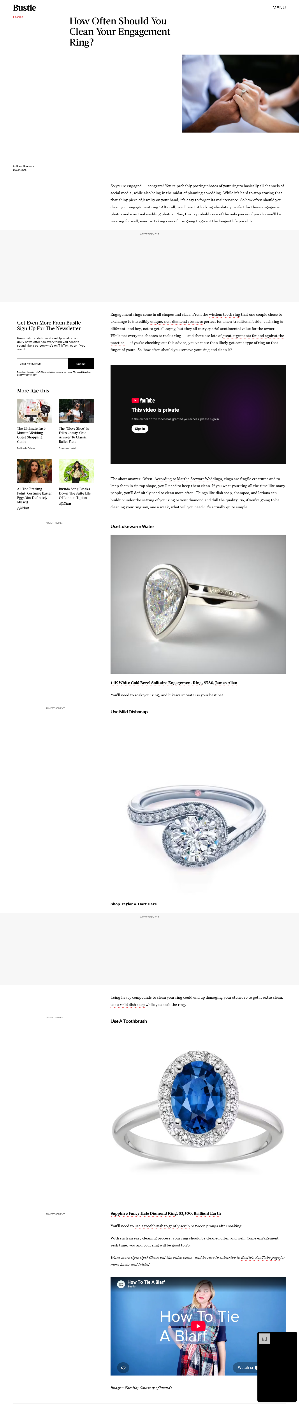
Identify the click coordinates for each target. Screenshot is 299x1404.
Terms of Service (81, 372)
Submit (81, 364)
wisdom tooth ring (224, 314)
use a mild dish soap (128, 1004)
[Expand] (262, 1335)
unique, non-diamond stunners (177, 321)
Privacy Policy (29, 374)
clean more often (178, 492)
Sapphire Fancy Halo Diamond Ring (144, 1213)
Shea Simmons (25, 166)
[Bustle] (24, 7)
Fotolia (131, 1387)
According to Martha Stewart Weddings (188, 478)
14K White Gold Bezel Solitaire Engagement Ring (156, 682)
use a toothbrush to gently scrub (162, 1225)
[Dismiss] (291, 1335)
